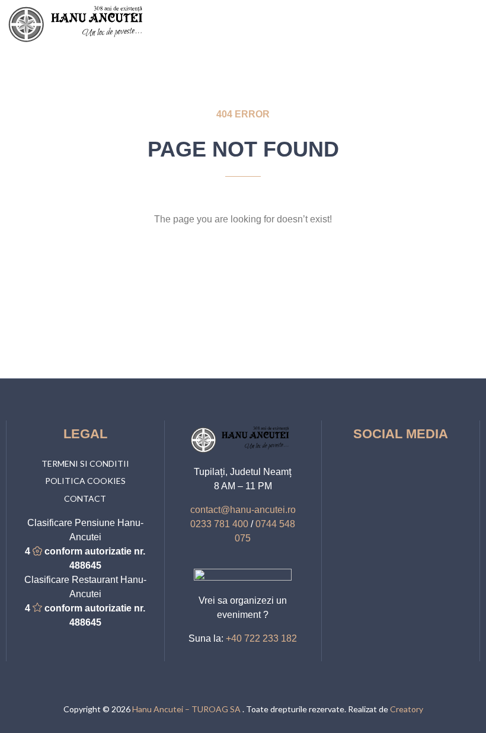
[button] (471, 24)
